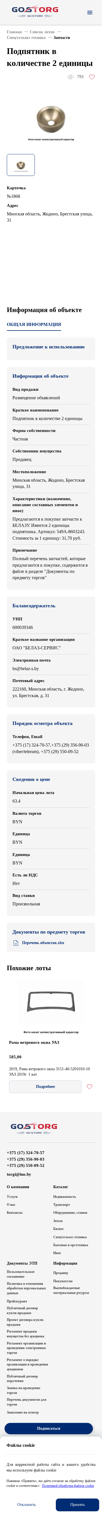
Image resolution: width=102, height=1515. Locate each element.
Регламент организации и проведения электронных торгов (26, 1348)
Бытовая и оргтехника (70, 1245)
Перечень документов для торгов (26, 1402)
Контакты (14, 1213)
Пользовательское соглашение (21, 1274)
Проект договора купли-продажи (25, 1322)
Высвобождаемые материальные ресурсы (71, 1290)
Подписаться (48, 1428)
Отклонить (26, 1504)
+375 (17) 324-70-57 (25, 1152)
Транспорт (61, 1205)
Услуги (12, 1197)
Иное (57, 1253)
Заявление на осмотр (23, 1412)
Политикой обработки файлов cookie (68, 1486)
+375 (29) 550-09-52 (25, 1165)
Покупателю (63, 1281)
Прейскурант (17, 1301)
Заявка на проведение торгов (23, 1390)
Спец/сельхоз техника (70, 1237)
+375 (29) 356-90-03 (25, 1159)
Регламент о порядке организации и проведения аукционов (27, 1364)
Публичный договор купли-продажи (22, 1310)
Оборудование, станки (70, 1213)
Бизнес (58, 1229)
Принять (77, 1504)
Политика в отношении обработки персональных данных (26, 1288)
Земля (58, 1221)
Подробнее (45, 1086)
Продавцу (60, 1273)
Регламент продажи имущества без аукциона (25, 1333)
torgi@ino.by (19, 1174)
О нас (11, 1205)
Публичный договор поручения (22, 1378)
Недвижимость (64, 1197)
